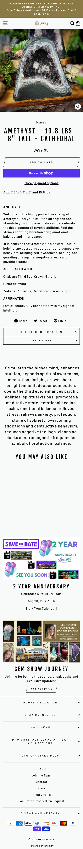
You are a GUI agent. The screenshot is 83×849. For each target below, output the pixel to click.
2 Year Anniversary (40, 813)
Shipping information (41, 331)
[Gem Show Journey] (41, 641)
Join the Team (41, 775)
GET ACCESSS (42, 689)
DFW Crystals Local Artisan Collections (40, 741)
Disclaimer (41, 340)
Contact (41, 781)
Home (40, 122)
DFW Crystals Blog (40, 755)
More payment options (42, 183)
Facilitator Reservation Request (41, 801)
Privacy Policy (41, 794)
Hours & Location (40, 702)
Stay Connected (40, 714)
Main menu (40, 727)
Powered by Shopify (42, 845)
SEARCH (41, 769)
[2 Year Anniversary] (41, 558)
